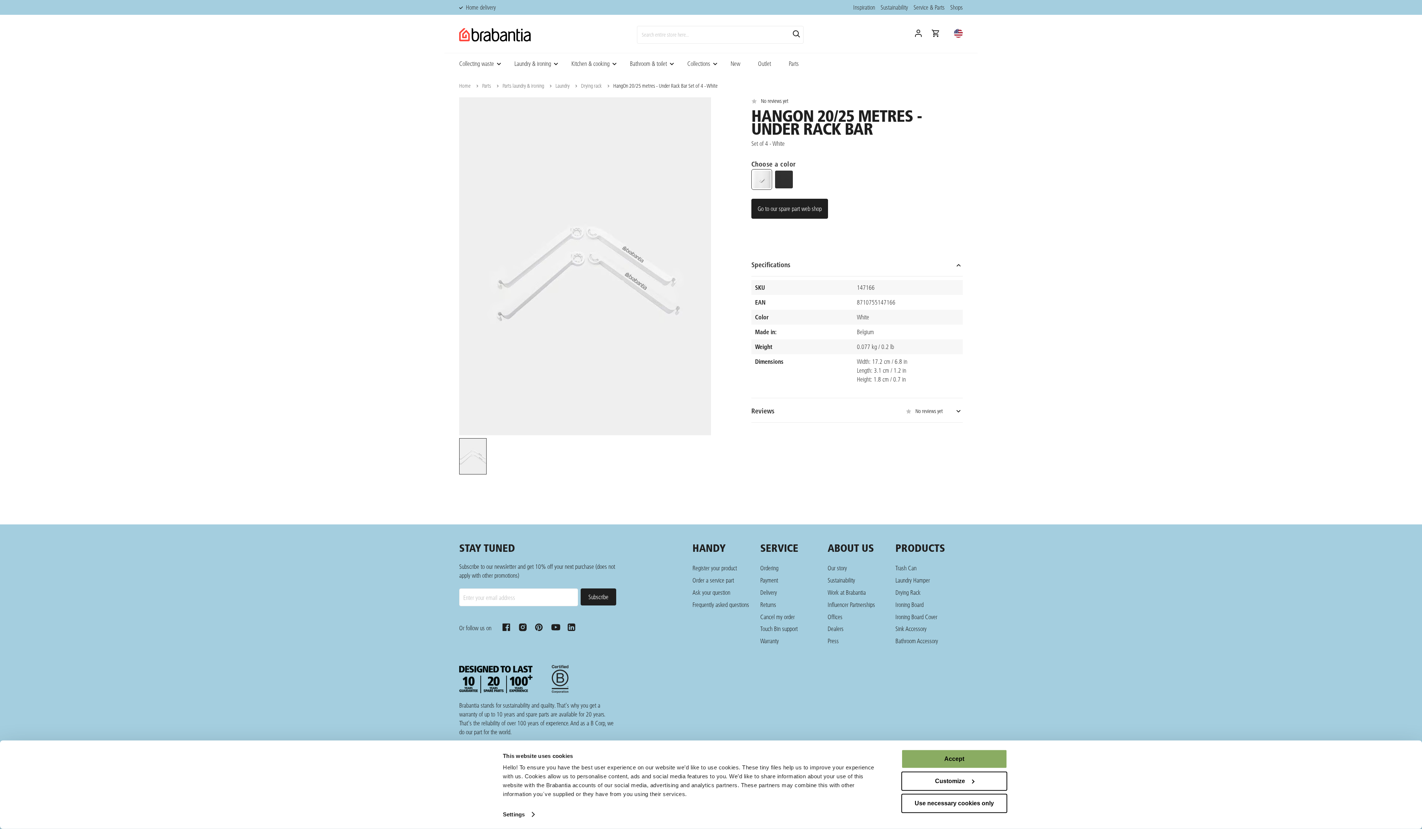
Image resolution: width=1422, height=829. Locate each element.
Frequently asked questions (720, 604)
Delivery (768, 592)
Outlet (764, 63)
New (735, 63)
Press (833, 641)
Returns (768, 604)
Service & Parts (929, 7)
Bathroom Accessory (916, 641)
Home (465, 86)
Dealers (836, 628)
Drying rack (591, 86)
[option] (472, 457)
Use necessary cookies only (954, 803)
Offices (835, 617)
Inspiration (864, 7)
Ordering (769, 568)
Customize (950, 781)
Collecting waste (476, 63)
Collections (698, 63)
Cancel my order (777, 617)
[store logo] (495, 35)
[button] (958, 33)
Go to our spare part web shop (790, 208)
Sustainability (894, 7)
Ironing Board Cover (916, 617)
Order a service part (713, 580)
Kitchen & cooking (590, 63)
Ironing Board (909, 604)
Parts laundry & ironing (523, 86)
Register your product (714, 568)
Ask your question (711, 592)
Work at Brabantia (847, 592)
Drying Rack (908, 592)
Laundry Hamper (912, 580)
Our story (837, 568)
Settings (514, 814)
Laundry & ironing (532, 63)
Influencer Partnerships (851, 604)
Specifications (770, 265)
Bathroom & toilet (648, 63)
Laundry (562, 86)
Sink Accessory (911, 628)
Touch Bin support (779, 628)
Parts (794, 63)
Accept (954, 759)
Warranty (769, 641)
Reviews (847, 411)
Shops (956, 7)
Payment (769, 580)
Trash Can (906, 568)
